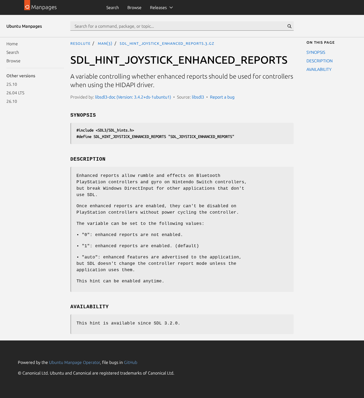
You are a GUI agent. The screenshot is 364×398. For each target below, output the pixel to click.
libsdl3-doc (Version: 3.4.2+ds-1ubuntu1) (133, 97)
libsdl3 (198, 97)
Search (112, 7)
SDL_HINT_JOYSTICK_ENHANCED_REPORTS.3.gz (167, 43)
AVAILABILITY (318, 69)
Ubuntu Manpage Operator (74, 362)
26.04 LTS (15, 92)
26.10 (11, 101)
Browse (134, 7)
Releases (158, 7)
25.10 (11, 84)
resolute (80, 43)
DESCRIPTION (319, 60)
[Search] (289, 26)
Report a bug (222, 97)
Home (12, 43)
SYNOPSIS (315, 52)
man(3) (105, 43)
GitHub (130, 362)
